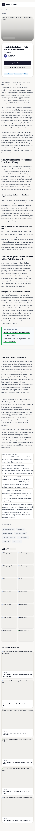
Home (3, 10)
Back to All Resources (18, 67)
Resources (9, 10)
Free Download (18, 63)
